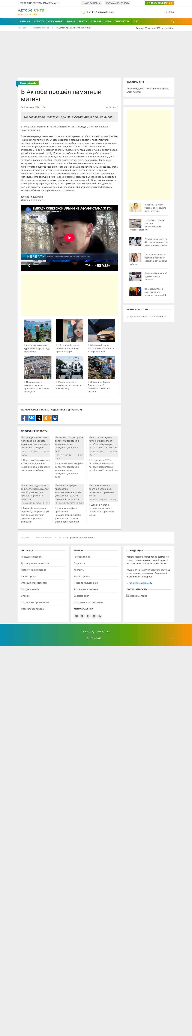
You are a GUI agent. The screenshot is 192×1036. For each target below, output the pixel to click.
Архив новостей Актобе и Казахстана (148, 316)
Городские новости (31, 556)
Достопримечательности (35, 563)
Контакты (79, 569)
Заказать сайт (81, 595)
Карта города (28, 576)
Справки (96, 21)
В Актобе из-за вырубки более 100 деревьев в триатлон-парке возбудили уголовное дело (69, 470)
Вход (171, 12)
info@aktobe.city (143, 582)
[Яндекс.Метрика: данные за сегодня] (136, 596)
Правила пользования (86, 582)
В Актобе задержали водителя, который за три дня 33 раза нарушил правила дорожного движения (35, 515)
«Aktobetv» (39, 200)
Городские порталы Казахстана (38, 3)
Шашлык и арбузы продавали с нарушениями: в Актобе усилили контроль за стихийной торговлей (68, 515)
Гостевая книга (82, 556)
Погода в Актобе (30, 589)
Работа (83, 21)
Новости (39, 21)
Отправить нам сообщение (88, 602)
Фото (108, 21)
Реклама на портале (117, 3)
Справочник (55, 21)
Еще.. (136, 21)
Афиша (71, 21)
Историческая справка (33, 569)
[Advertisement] (96, 54)
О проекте (79, 563)
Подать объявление (160, 3)
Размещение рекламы (86, 589)
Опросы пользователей (34, 582)
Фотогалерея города (32, 608)
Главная (25, 21)
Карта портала (82, 576)
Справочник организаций (35, 602)
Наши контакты (91, 3)
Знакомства (122, 21)
